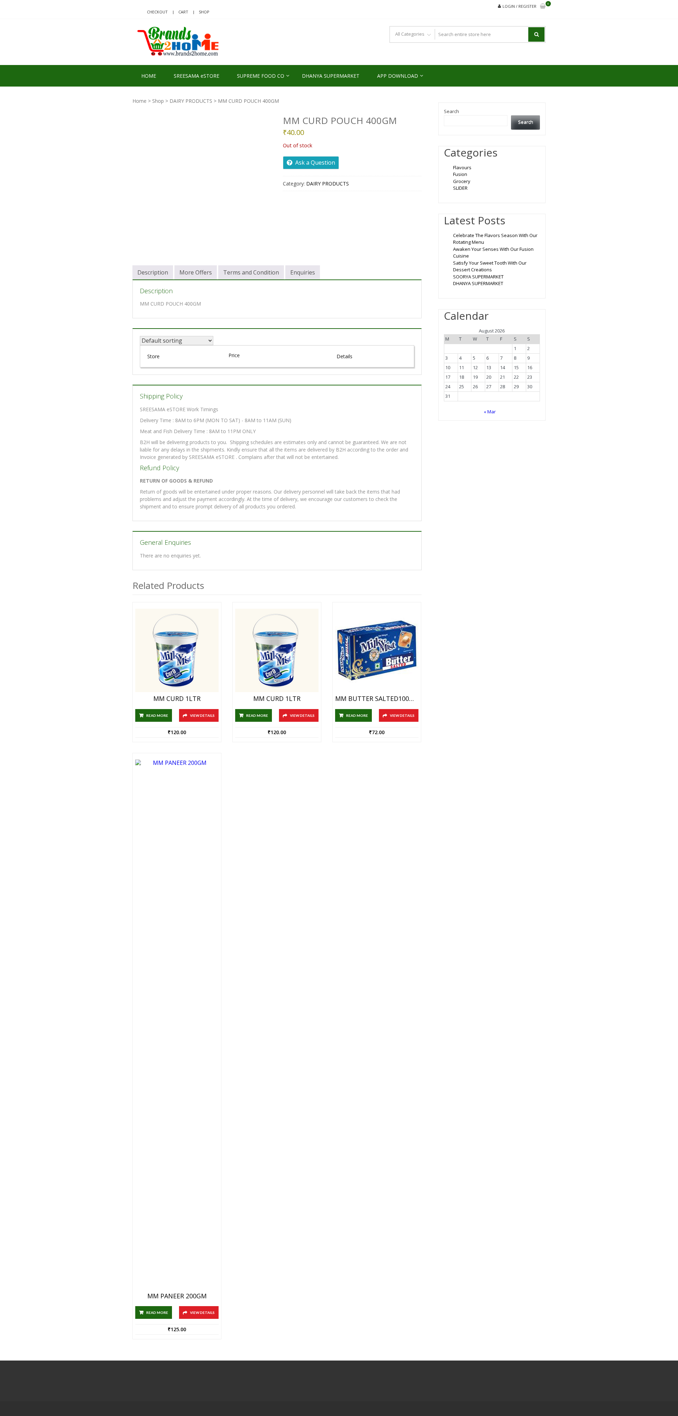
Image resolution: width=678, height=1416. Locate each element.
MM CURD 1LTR (177, 699)
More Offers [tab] (195, 272)
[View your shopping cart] (543, 6)
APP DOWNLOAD (397, 75)
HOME (148, 75)
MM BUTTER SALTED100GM (376, 699)
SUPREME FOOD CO (260, 75)
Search (451, 111)
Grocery (461, 181)
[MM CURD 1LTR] (177, 650)
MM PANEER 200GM (177, 1296)
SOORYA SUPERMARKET (478, 276)
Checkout (157, 11)
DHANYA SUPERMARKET (330, 75)
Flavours (462, 167)
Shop (204, 11)
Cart (183, 11)
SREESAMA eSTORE (196, 75)
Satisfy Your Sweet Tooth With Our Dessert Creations (490, 266)
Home (139, 101)
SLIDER (460, 188)
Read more (157, 715)
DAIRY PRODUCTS (191, 101)
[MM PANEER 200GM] (177, 1025)
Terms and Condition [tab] (251, 272)
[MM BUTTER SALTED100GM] (376, 650)
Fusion (460, 174)
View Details (202, 715)
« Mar (490, 411)
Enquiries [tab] (302, 272)
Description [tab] (152, 272)
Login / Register (519, 6)
